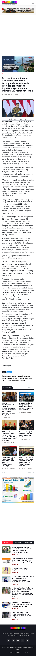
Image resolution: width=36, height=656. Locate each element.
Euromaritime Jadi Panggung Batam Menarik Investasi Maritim (25, 434)
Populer (7, 543)
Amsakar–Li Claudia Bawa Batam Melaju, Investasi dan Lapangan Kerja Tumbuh (22, 604)
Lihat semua (31, 388)
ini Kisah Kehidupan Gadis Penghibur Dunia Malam (21, 569)
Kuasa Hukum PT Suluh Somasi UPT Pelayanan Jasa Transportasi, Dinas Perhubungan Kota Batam (23, 579)
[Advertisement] (18, 35)
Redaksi (18, 652)
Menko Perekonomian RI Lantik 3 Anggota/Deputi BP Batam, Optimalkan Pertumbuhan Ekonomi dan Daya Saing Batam (9, 409)
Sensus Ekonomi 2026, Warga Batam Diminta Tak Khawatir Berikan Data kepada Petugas (22, 560)
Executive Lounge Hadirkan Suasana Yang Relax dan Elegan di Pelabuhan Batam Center (22, 615)
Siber (26, 652)
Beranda (4, 74)
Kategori (28, 543)
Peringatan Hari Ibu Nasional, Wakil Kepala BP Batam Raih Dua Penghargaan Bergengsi (9, 462)
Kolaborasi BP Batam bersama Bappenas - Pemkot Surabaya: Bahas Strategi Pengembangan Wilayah (26, 462)
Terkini (18, 543)
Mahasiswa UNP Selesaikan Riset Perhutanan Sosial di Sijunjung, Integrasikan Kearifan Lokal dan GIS (21, 549)
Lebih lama (30, 472)
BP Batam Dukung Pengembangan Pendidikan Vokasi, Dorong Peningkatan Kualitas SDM (26, 406)
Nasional (11, 74)
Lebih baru (6, 472)
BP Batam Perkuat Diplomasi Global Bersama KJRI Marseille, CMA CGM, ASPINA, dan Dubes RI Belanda (9, 436)
